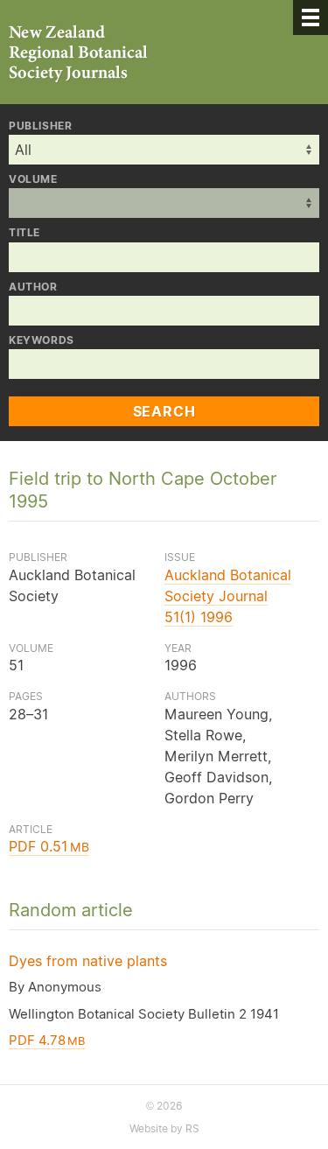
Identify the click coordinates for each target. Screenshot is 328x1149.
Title (24, 233)
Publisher (40, 126)
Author (33, 287)
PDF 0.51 (49, 846)
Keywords (41, 340)
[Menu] (310, 17)
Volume (33, 179)
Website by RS (164, 1128)
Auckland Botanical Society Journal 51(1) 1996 (227, 596)
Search (164, 411)
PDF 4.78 (47, 1040)
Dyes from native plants (88, 961)
